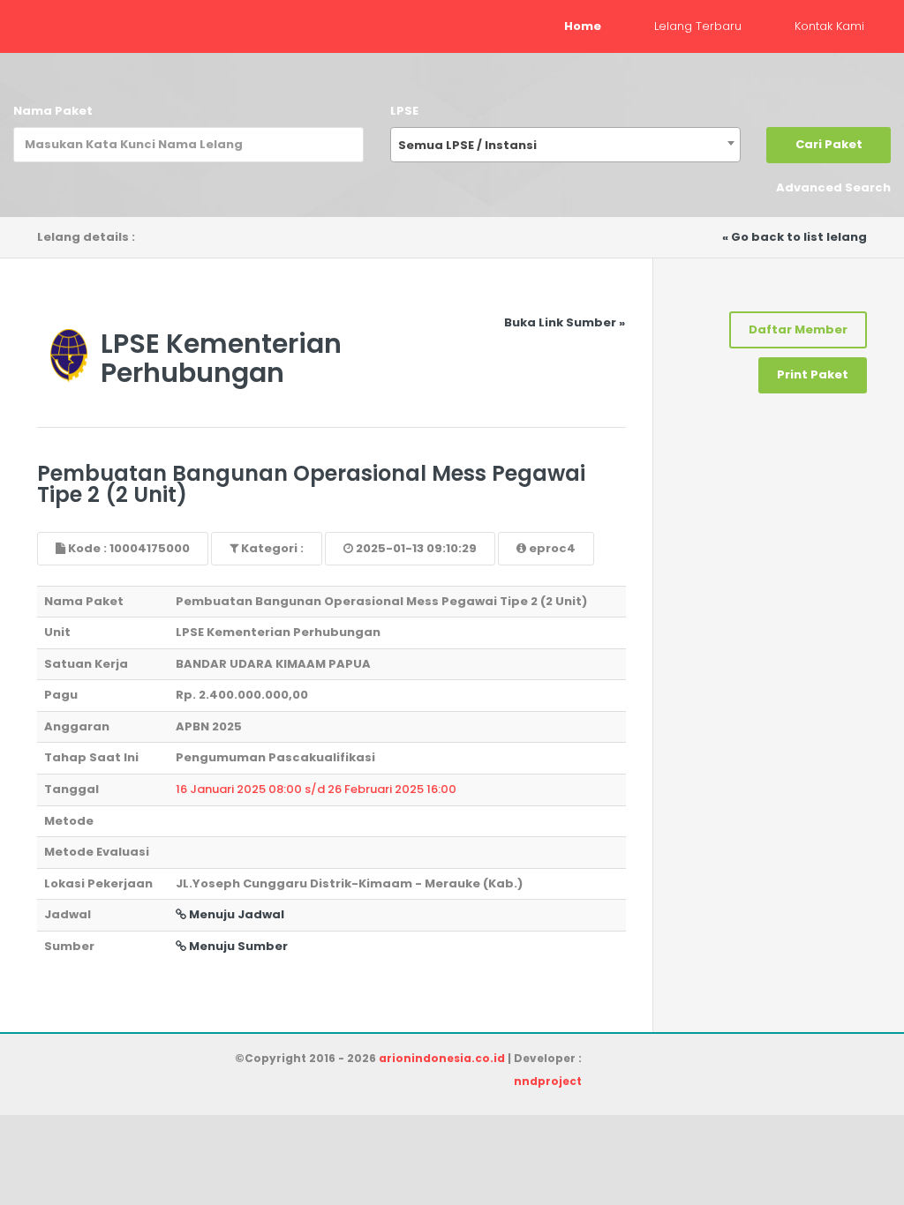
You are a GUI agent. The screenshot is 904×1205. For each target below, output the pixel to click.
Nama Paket (53, 110)
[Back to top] (829, 1130)
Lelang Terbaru (698, 26)
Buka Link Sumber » (564, 322)
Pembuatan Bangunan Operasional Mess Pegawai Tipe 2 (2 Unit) (311, 484)
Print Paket (812, 374)
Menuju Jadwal (235, 914)
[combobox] (565, 144)
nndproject (548, 1081)
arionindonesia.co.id (442, 1058)
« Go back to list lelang (794, 236)
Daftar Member (798, 329)
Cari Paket (829, 144)
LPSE (404, 110)
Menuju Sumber (237, 946)
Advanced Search (833, 187)
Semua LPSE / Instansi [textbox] (467, 145)
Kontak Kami (829, 26)
